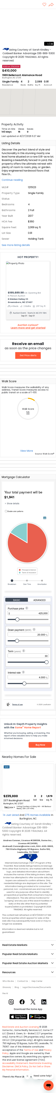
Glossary (6, 987)
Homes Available (38, 815)
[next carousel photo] (51, 28)
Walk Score (9, 381)
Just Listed (11, 815)
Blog (17, 987)
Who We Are (8, 981)
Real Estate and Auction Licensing (20, 1026)
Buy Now (40, 744)
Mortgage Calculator (16, 477)
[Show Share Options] (52, 5)
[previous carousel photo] (4, 28)
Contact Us (22, 981)
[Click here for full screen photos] (52, 13)
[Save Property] (44, 5)
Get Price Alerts (28, 355)
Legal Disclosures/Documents (37, 987)
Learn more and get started (28, 327)
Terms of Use (31, 1050)
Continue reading (12, 180)
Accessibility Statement (15, 1063)
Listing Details (11, 143)
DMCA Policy (21, 1066)
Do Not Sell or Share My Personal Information (26, 1068)
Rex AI (5, 993)
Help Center (37, 981)
